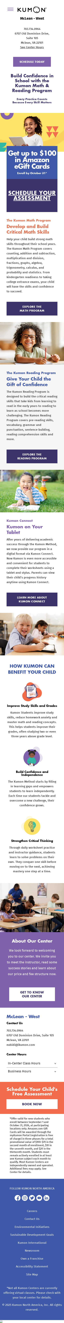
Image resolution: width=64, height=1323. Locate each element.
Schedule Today (32, 61)
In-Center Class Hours (24, 1063)
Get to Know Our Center (32, 994)
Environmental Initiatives (32, 1227)
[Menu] (12, 9)
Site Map (32, 1274)
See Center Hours (32, 47)
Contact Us (32, 1219)
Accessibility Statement (32, 1266)
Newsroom (32, 1250)
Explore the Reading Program (32, 456)
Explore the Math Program (32, 308)
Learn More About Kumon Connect (32, 599)
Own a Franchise (32, 1258)
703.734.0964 (32, 29)
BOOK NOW (32, 1104)
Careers (32, 1211)
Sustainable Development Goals (32, 1234)
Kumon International (32, 1242)
